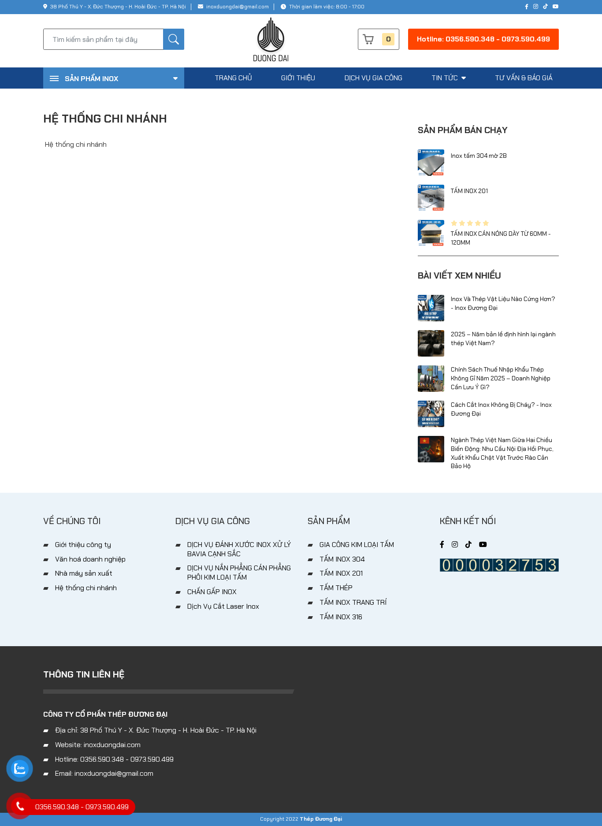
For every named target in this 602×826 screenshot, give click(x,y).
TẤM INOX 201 (469, 191)
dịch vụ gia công (373, 77)
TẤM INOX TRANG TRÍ (353, 602)
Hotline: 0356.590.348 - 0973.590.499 (483, 39)
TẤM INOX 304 (342, 559)
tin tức (445, 77)
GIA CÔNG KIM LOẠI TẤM (357, 544)
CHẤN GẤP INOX (212, 591)
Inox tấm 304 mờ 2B (479, 156)
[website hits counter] (499, 564)
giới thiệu (298, 77)
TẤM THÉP (336, 587)
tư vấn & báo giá (524, 77)
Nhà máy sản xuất (83, 573)
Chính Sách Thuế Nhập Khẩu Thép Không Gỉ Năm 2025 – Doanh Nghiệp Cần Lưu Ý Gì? (500, 378)
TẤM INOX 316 (341, 616)
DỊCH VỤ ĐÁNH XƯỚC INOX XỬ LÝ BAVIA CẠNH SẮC (239, 549)
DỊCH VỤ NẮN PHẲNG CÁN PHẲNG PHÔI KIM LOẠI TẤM (239, 572)
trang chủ (233, 77)
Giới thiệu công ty (83, 544)
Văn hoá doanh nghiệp (90, 559)
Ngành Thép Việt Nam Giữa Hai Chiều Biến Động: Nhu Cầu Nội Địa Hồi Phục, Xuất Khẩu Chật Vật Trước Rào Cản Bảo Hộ (502, 453)
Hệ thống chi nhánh (86, 587)
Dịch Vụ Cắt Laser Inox (223, 606)
